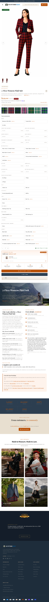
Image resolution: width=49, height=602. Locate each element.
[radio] (4, 110)
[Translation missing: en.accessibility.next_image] (46, 42)
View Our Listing (24, 536)
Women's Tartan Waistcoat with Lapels (24, 388)
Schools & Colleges (6, 564)
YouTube (33, 385)
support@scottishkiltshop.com (8, 585)
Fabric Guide (35, 574)
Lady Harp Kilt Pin (31, 381)
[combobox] (24, 105)
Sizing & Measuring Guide (7, 571)
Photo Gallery (20, 571)
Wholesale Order (6, 574)
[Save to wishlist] (46, 91)
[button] (46, 301)
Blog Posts (4, 567)
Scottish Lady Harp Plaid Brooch (19, 381)
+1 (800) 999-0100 (6, 587)
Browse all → (44, 102)
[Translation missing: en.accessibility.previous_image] (3, 42)
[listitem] (3, 80)
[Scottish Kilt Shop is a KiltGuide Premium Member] (24, 516)
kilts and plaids (13, 383)
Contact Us (35, 576)
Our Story (35, 564)
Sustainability (35, 571)
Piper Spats (15, 388)
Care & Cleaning (21, 576)
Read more (4, 301)
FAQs (4, 569)
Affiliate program (21, 578)
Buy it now (25, 274)
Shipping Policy (36, 569)
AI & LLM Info (5, 576)
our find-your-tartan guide (17, 385)
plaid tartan (26, 383)
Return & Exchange (36, 567)
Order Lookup (20, 567)
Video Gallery (20, 574)
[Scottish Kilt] (12, 4)
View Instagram (25, 429)
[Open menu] (2, 5)
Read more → (27, 95)
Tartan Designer (20, 569)
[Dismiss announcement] (47, 1)
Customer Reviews (21, 564)
